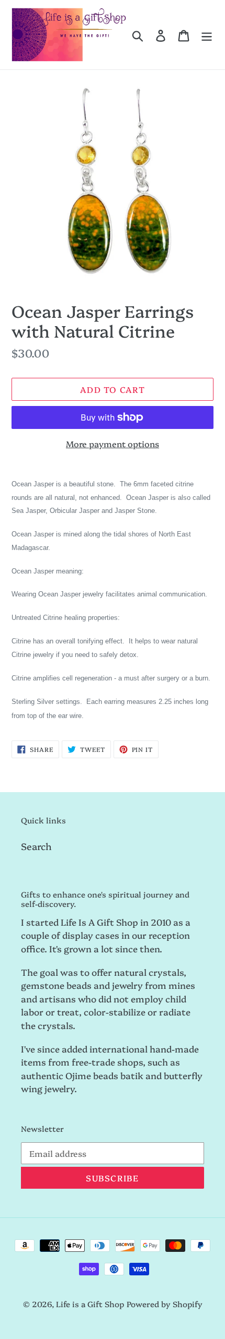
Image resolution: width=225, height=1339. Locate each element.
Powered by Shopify (165, 1303)
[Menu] (206, 34)
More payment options (112, 443)
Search (36, 846)
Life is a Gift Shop (90, 1303)
